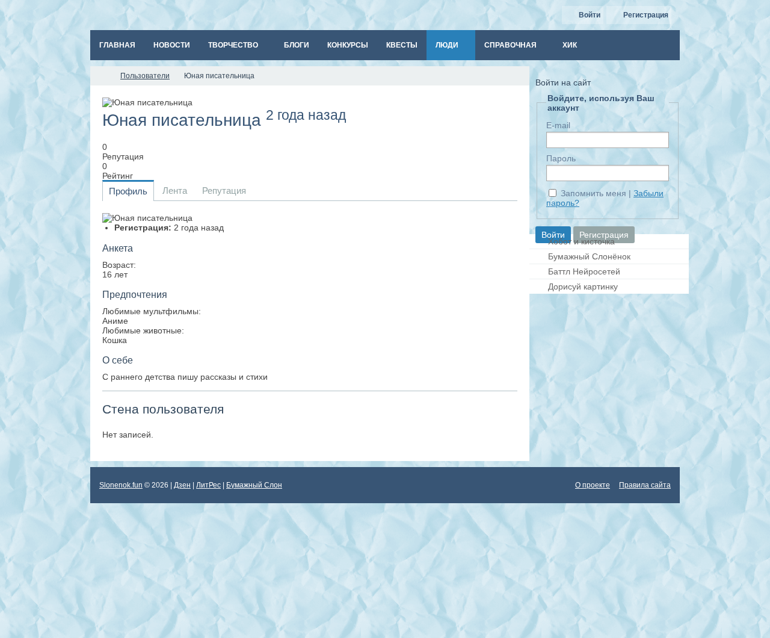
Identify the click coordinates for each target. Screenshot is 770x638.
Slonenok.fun (121, 485)
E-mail (558, 125)
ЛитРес (208, 485)
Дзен (182, 485)
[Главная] (101, 75)
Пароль (561, 158)
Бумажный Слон (254, 485)
